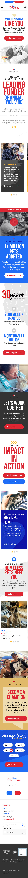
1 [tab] (11, 195)
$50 (6, 750)
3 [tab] (16, 195)
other (12, 756)
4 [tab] (18, 641)
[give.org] (7, 852)
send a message (7, 816)
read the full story (11, 544)
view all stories (11, 475)
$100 (18, 745)
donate (19, 2)
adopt (9, 2)
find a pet (11, 594)
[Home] (14, 7)
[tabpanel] (13, 167)
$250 (6, 745)
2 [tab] (14, 195)
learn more (8, 186)
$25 (18, 750)
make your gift (13, 718)
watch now (11, 275)
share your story (12, 481)
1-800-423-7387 (8, 811)
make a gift (11, 38)
